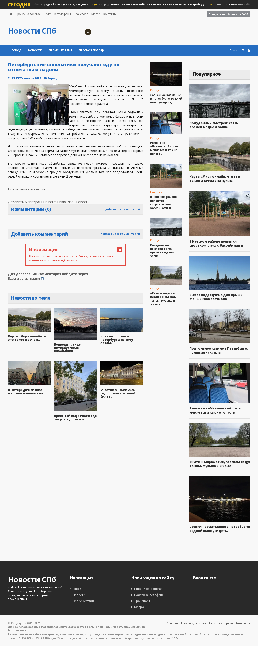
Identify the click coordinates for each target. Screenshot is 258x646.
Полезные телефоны (57, 14)
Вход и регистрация (24, 278)
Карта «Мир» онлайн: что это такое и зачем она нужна (214, 178)
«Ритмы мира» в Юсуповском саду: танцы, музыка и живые (163, 298)
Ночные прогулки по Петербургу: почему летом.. (117, 339)
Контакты (109, 14)
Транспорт (81, 14)
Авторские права (221, 623)
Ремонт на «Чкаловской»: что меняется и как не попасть (164, 148)
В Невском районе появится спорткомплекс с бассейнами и (163, 202)
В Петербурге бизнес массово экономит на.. (26, 391)
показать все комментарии (120, 234)
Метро (95, 14)
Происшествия (60, 50)
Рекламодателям (193, 623)
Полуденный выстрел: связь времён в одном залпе (162, 250)
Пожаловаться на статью (26, 189)
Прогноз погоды (92, 50)
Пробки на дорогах (28, 14)
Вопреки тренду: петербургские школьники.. (67, 347)
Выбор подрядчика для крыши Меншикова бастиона (216, 297)
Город (147, 4)
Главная (172, 623)
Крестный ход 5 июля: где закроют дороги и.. (75, 417)
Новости (35, 50)
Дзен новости (78, 202)
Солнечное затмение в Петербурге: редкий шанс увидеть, (166, 98)
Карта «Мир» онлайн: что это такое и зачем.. (29, 338)
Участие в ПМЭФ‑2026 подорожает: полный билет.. (117, 393)
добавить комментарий (122, 209)
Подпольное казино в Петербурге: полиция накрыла (218, 350)
